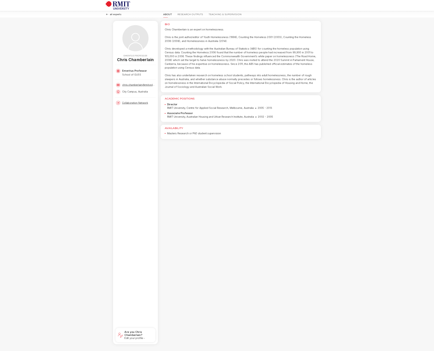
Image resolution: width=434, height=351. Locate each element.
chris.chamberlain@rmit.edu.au (138, 84)
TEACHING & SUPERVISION (225, 14)
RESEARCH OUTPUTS (190, 14)
